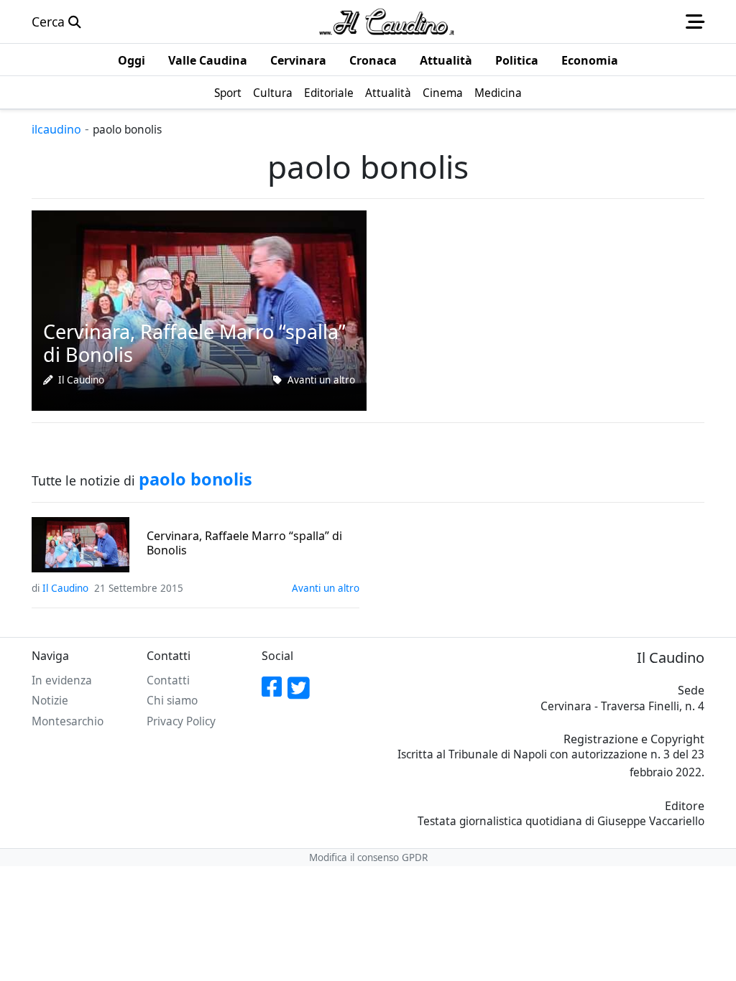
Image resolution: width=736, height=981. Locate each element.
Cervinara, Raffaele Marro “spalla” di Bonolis (244, 543)
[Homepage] (387, 21)
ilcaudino (56, 129)
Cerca (50, 21)
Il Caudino (81, 379)
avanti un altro (321, 379)
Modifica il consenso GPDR (368, 857)
